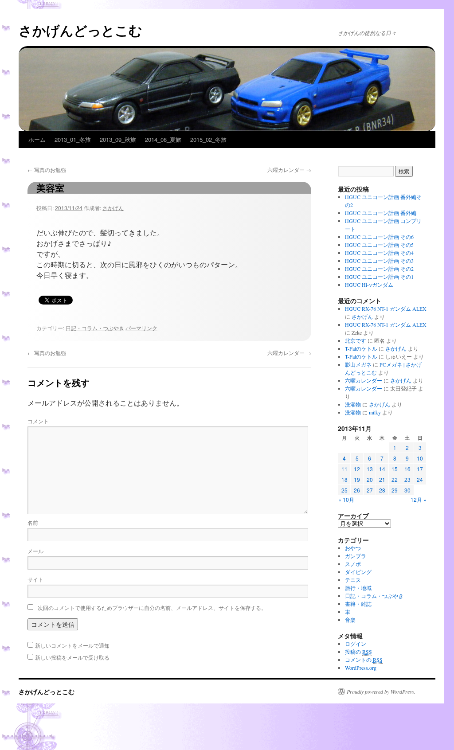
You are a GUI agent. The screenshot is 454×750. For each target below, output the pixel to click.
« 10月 (346, 499)
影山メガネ (358, 364)
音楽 (350, 619)
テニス (353, 579)
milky (375, 412)
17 (420, 469)
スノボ (353, 563)
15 (394, 469)
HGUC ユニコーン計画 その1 (379, 276)
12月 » (419, 499)
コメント (38, 421)
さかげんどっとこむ (80, 29)
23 (407, 479)
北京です (355, 340)
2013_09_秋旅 (118, 139)
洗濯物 (353, 404)
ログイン (355, 643)
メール (35, 551)
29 (394, 490)
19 (357, 479)
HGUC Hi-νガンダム (369, 284)
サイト (35, 579)
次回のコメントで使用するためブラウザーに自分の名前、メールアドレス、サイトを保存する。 (152, 607)
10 (420, 458)
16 (407, 469)
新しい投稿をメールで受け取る (72, 657)
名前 (32, 522)
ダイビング (358, 571)
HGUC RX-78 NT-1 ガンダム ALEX (386, 308)
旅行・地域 (358, 587)
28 (382, 490)
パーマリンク (141, 328)
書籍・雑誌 (358, 603)
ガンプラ (355, 555)
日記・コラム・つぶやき (95, 328)
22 (394, 479)
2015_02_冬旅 (208, 139)
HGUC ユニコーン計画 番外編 (380, 212)
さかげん (113, 207)
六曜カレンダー (289, 169)
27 (370, 490)
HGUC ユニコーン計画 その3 (379, 260)
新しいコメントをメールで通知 (72, 645)
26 (357, 490)
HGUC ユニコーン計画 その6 (379, 236)
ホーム (37, 139)
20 (370, 479)
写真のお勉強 (46, 169)
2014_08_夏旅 (163, 139)
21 (382, 479)
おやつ (353, 547)
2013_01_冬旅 (73, 139)
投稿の (358, 651)
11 (344, 469)
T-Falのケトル (361, 348)
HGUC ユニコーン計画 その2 (379, 268)
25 (344, 490)
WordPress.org (360, 667)
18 (344, 479)
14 (382, 469)
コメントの (364, 659)
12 (357, 469)
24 (420, 479)
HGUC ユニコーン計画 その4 (379, 252)
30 (407, 490)
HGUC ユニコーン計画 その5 (379, 244)
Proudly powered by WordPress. (381, 691)
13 (370, 469)
